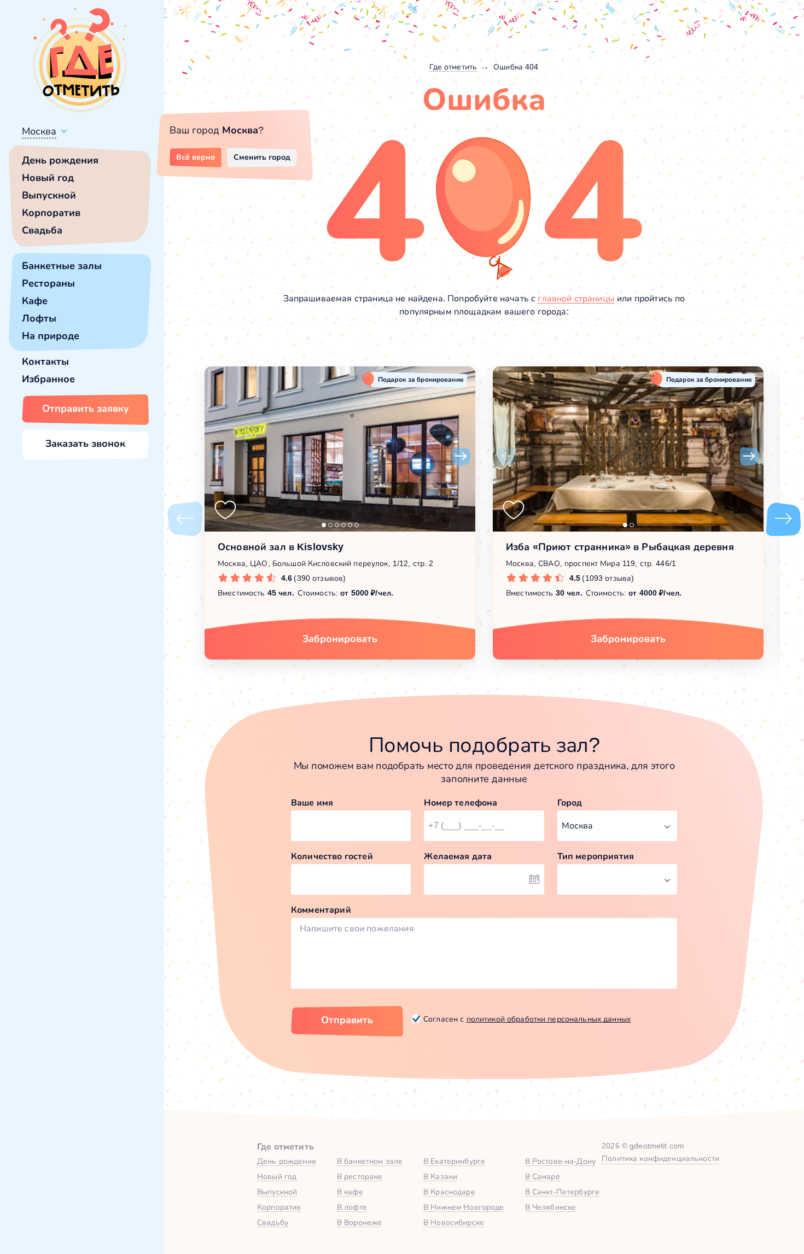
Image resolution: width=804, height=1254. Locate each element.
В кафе (350, 1191)
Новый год (48, 177)
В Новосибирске (453, 1222)
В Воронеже (359, 1222)
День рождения (60, 160)
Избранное (48, 379)
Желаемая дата (458, 856)
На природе (50, 335)
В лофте (352, 1207)
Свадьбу (272, 1222)
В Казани (440, 1176)
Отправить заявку (85, 408)
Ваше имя (312, 802)
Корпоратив (51, 212)
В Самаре (542, 1176)
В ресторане (360, 1176)
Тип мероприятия (595, 856)
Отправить (347, 1019)
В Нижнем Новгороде (463, 1207)
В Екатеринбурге (454, 1161)
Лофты (39, 318)
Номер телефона (460, 802)
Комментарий (321, 909)
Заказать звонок (85, 443)
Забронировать (339, 638)
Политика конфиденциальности (660, 1158)
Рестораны (48, 283)
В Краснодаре (449, 1191)
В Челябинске (550, 1207)
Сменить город (262, 157)
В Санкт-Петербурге (562, 1191)
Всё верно (195, 157)
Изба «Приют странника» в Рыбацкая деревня (620, 546)
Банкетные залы (62, 265)
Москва (39, 131)
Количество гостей (332, 856)
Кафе (35, 300)
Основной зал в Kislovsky (280, 546)
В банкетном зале (370, 1161)
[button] (219, 456)
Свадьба (42, 230)
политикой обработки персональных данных (549, 1018)
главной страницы (576, 298)
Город (569, 802)
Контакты (45, 361)
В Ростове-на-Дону (560, 1161)
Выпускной (49, 195)
